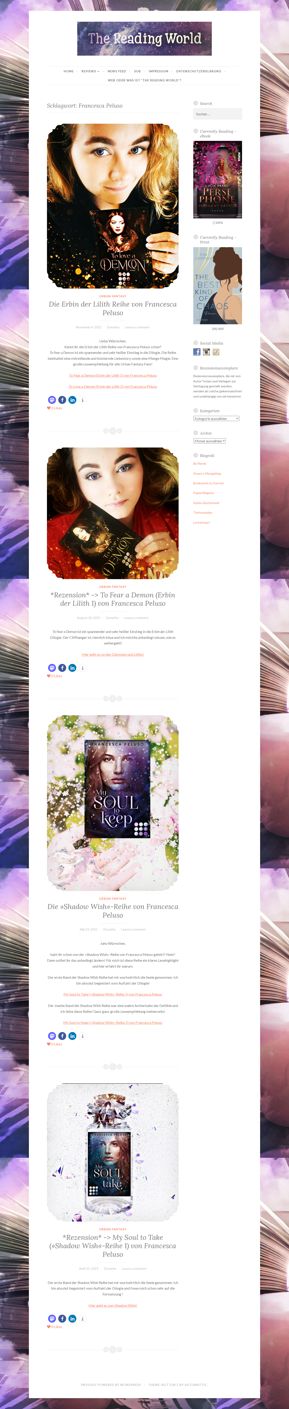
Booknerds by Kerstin (208, 483)
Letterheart (201, 522)
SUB (137, 71)
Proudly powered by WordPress (111, 1385)
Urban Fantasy (112, 296)
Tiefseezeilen (202, 512)
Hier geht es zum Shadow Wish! (113, 1305)
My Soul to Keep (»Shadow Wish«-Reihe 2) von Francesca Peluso (112, 1022)
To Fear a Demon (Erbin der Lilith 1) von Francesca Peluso (113, 375)
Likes (56, 408)
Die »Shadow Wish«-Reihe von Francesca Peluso (112, 911)
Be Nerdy (199, 463)
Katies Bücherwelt (206, 503)
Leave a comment (137, 327)
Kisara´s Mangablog (207, 473)
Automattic (196, 1385)
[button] (52, 400)
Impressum (158, 71)
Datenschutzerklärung (198, 71)
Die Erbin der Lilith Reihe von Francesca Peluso (113, 308)
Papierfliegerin (203, 493)
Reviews (89, 71)
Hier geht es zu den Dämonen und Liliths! (113, 654)
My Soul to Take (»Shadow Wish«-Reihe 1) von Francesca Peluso (112, 994)
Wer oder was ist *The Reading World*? (144, 80)
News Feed (117, 71)
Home (69, 71)
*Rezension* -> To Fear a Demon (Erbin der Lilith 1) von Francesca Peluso (112, 599)
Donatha (113, 327)
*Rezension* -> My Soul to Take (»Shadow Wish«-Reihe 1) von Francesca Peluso (112, 1246)
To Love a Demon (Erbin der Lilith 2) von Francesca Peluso (112, 386)
